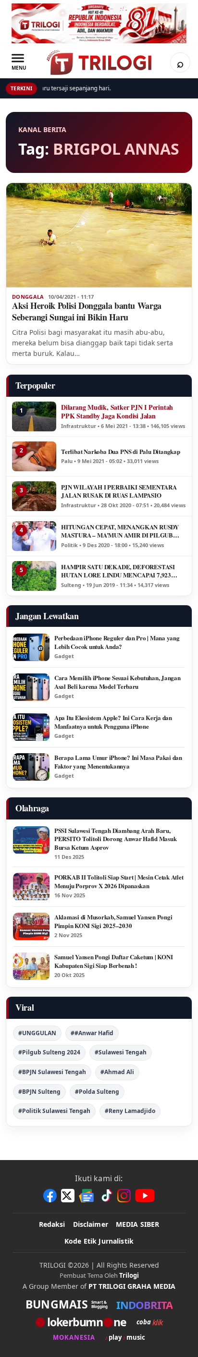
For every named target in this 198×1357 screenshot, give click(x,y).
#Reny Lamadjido (130, 1111)
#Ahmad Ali (117, 1072)
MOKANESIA (74, 1337)
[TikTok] (106, 1195)
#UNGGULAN (37, 1033)
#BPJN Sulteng (39, 1092)
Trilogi (129, 1275)
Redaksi (52, 1224)
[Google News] (87, 1195)
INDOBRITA (144, 1304)
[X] (67, 1195)
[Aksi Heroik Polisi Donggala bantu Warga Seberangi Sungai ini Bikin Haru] (99, 235)
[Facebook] (50, 1195)
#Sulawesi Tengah (121, 1052)
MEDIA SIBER (138, 1224)
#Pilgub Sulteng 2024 (49, 1052)
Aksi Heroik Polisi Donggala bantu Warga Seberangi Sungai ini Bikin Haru (86, 311)
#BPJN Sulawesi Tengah (52, 1072)
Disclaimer (90, 1224)
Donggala (28, 296)
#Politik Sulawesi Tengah (54, 1111)
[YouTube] (145, 1195)
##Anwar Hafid (92, 1033)
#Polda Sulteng (97, 1092)
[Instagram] (124, 1195)
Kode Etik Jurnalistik (99, 1241)
